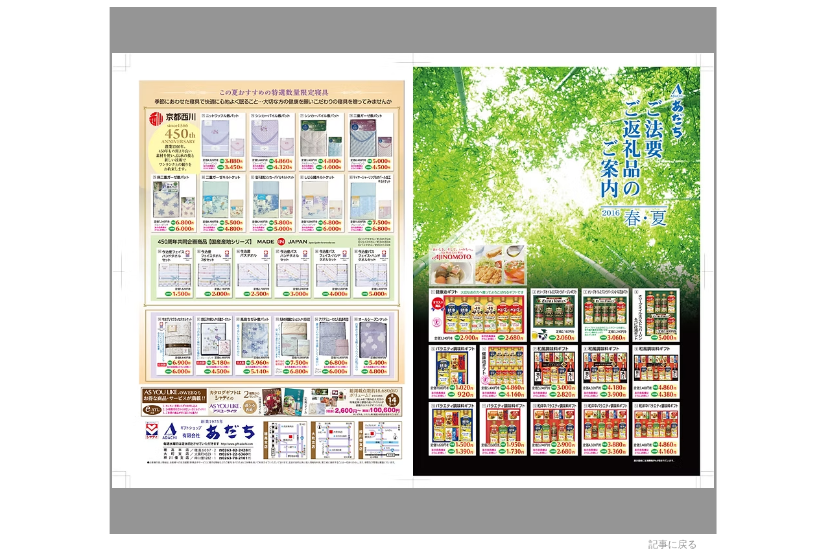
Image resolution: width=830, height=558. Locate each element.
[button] (413, 270)
